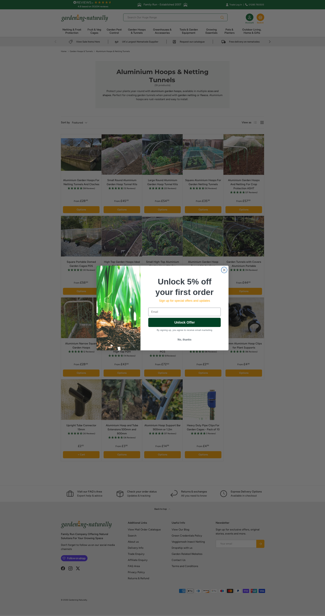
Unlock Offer (184, 322)
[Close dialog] (224, 270)
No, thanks (184, 339)
